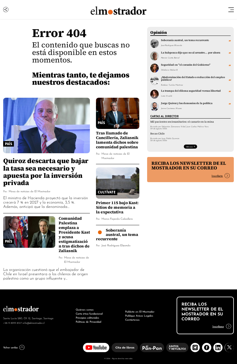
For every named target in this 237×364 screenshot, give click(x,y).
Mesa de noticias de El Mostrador (29, 191)
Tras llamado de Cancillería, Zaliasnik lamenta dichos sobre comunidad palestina (117, 139)
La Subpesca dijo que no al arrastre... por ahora (190, 52)
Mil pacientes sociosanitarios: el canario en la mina (182, 121)
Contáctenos (132, 319)
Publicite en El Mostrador (139, 311)
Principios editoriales (87, 317)
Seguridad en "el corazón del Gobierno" (185, 64)
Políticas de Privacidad (88, 321)
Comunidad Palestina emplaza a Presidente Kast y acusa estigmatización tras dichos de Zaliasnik (74, 234)
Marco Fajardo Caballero (117, 218)
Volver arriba (10, 347)
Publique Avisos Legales (139, 315)
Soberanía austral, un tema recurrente (117, 234)
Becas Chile (157, 133)
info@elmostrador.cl (34, 322)
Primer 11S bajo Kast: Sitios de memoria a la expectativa (117, 207)
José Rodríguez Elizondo (115, 245)
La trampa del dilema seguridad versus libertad (191, 91)
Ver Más (189, 146)
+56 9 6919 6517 (12, 322)
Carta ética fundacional (89, 313)
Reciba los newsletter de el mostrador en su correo (188, 165)
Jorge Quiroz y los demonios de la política (186, 103)
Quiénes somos (85, 309)
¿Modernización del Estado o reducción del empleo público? (193, 78)
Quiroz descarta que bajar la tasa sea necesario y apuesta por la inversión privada (45, 171)
